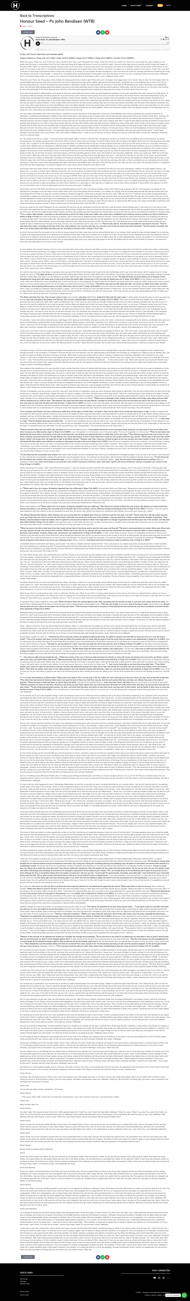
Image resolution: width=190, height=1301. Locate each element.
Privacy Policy (24, 1291)
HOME (124, 5)
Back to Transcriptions (37, 15)
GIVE (160, 5)
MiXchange (24, 1279)
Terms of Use (24, 1295)
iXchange (23, 1281)
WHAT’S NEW (136, 5)
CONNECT (149, 5)
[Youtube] (155, 1278)
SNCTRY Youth (24, 1284)
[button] (98, 32)
